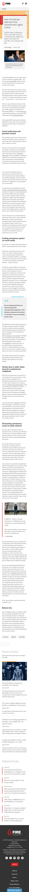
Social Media (21, 637)
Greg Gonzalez (8, 47)
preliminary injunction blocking (15, 385)
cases (16, 336)
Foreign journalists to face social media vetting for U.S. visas (14, 741)
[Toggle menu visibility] (26, 3)
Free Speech (5, 637)
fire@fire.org (10, 847)
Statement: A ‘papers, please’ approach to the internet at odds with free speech (15, 810)
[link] (6, 3)
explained (7, 343)
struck (24, 111)
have (19, 336)
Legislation (13, 637)
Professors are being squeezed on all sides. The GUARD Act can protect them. (14, 721)
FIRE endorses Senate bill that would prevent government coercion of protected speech (15, 791)
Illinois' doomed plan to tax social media (14, 781)
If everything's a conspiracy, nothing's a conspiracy (12, 684)
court (12, 336)
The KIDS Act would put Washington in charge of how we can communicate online (15, 772)
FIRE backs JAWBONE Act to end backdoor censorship (14, 800)
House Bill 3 (14, 81)
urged (10, 109)
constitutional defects (17, 115)
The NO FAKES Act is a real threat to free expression (14, 819)
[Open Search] (23, 3)
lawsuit (16, 403)
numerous (8, 336)
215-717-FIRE (18, 847)
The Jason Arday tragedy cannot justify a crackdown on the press (14, 704)
